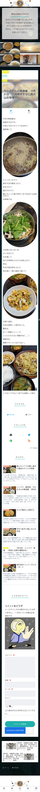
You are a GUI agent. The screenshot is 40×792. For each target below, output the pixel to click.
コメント (10, 655)
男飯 (5, 76)
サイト (7, 698)
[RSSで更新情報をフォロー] (29, 440)
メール (9, 689)
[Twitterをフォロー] (29, 434)
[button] (36, 399)
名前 (8, 680)
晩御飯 (6, 71)
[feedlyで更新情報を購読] (11, 440)
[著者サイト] (11, 434)
